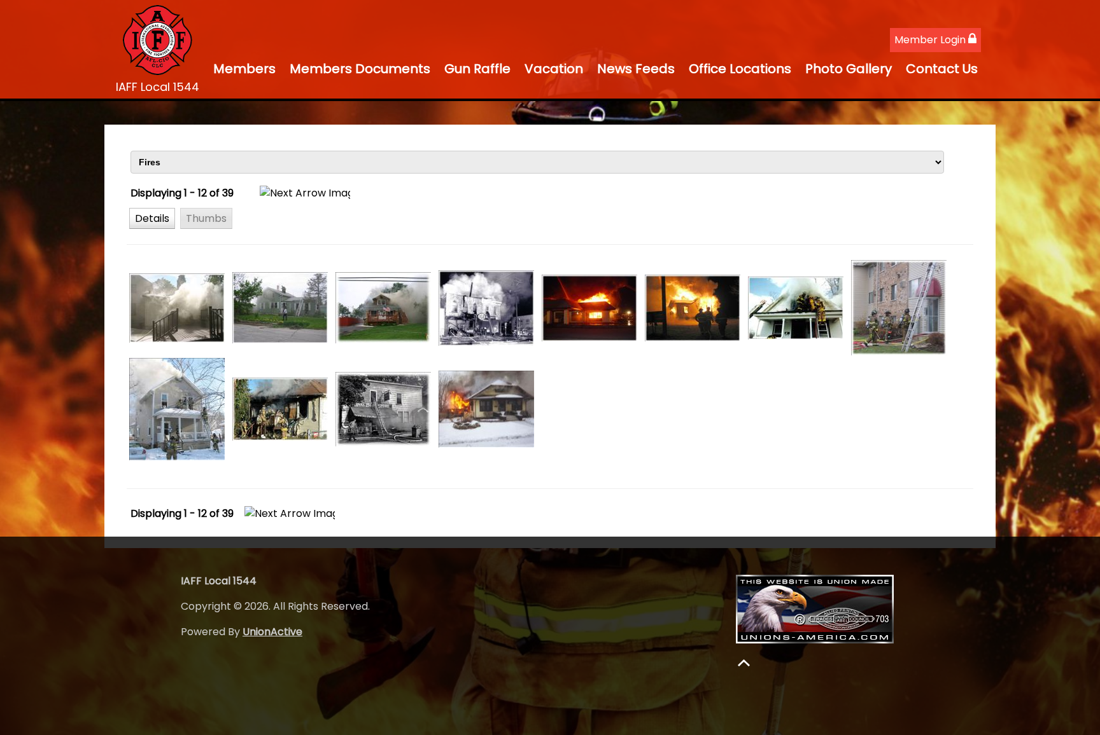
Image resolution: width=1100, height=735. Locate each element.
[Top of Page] (744, 663)
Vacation (554, 69)
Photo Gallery (848, 69)
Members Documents (360, 69)
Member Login (931, 39)
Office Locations (740, 69)
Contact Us (942, 69)
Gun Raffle (477, 69)
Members (244, 69)
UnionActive (272, 631)
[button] (152, 218)
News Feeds (636, 69)
